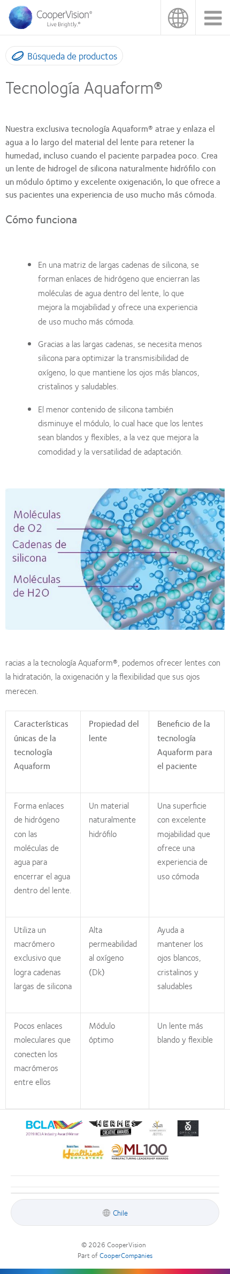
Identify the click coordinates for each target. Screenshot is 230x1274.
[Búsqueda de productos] (15, 58)
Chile (177, 17)
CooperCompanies (125, 1255)
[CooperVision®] (53, 26)
